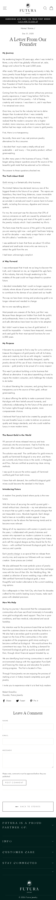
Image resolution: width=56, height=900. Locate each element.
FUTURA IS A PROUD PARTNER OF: (22, 825)
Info (7, 841)
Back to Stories (30, 806)
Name (5, 721)
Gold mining (8, 182)
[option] (28, 20)
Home (23, 28)
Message (7, 750)
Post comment (14, 782)
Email (6, 735)
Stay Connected (20, 862)
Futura (18, 416)
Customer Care (19, 852)
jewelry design (13, 553)
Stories (30, 28)
